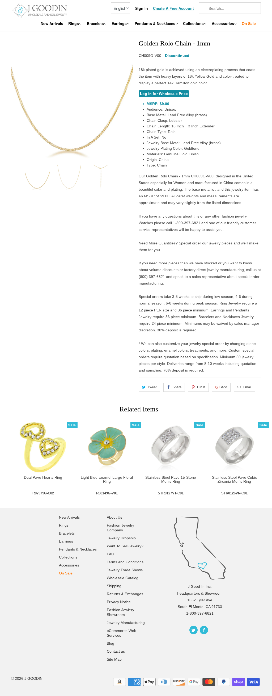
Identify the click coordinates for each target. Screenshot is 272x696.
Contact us (116, 651)
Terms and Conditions (125, 562)
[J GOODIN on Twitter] (193, 630)
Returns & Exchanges (125, 594)
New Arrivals (52, 23)
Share (176, 387)
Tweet (152, 387)
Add (224, 387)
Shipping (114, 586)
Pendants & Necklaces (155, 23)
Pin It (201, 387)
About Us (114, 517)
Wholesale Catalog (122, 578)
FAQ (110, 554)
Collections (194, 23)
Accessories (223, 23)
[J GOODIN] (40, 10)
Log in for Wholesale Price (164, 93)
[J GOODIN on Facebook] (204, 630)
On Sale (249, 23)
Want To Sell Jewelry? (125, 546)
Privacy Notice (119, 602)
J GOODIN (33, 678)
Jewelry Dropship (121, 538)
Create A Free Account (173, 8)
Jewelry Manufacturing (126, 622)
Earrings (120, 23)
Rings (74, 23)
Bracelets (96, 23)
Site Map (114, 659)
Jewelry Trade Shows (125, 570)
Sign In (141, 8)
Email (247, 387)
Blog (110, 643)
